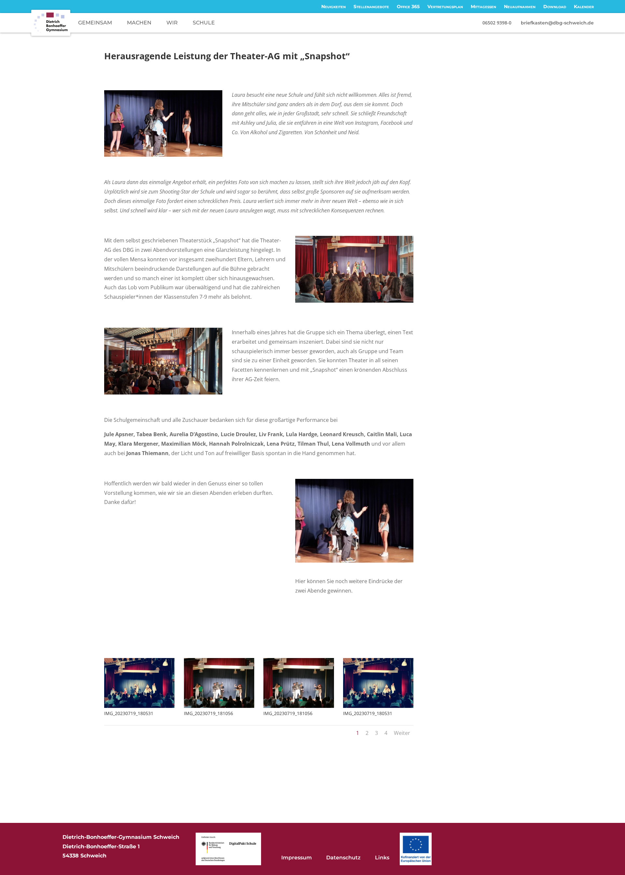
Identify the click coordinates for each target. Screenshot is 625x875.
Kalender (584, 6)
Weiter (402, 733)
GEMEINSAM (95, 23)
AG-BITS (206, 68)
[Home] (50, 23)
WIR (172, 23)
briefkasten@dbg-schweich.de (557, 23)
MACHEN (139, 23)
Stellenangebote (371, 6)
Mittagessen (483, 6)
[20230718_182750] (354, 562)
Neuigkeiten (333, 6)
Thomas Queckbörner (136, 68)
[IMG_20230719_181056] (219, 707)
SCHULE (204, 23)
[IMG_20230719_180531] (139, 707)
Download (554, 6)
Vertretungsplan (445, 6)
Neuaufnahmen (519, 6)
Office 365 (408, 6)
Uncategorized (233, 68)
